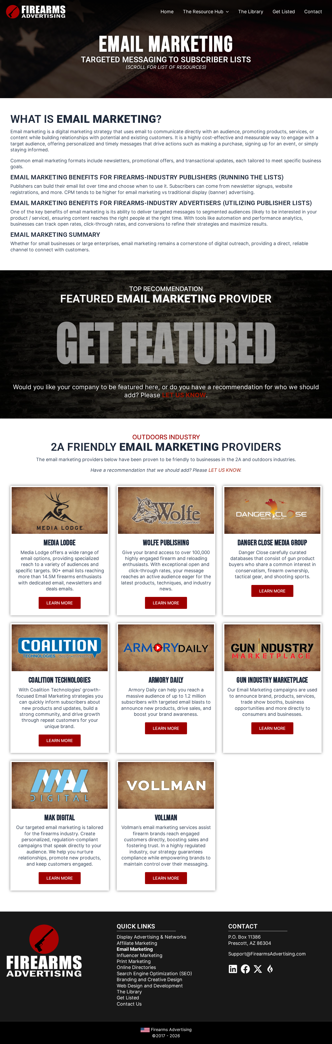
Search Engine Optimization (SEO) (154, 973)
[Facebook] (245, 969)
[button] (226, 11)
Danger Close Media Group (272, 543)
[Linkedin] (233, 969)
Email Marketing (135, 949)
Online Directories (136, 967)
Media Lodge (59, 543)
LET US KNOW (184, 395)
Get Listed (128, 997)
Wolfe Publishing (166, 543)
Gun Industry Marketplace (272, 680)
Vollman (166, 818)
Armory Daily (166, 680)
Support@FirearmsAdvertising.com (267, 954)
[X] (257, 969)
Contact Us (129, 1004)
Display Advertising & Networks (151, 937)
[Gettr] (270, 969)
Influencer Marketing (139, 955)
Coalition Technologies (60, 680)
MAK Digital (59, 818)
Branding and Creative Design (149, 979)
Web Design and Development (150, 985)
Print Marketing (134, 961)
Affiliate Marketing (137, 943)
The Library (129, 991)
